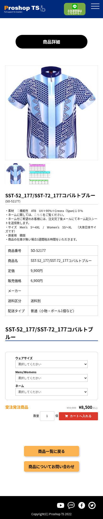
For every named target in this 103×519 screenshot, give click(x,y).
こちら (38, 215)
